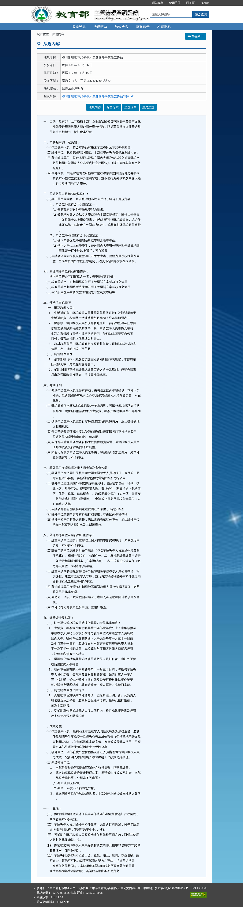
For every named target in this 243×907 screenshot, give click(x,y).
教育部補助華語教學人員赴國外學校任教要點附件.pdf (98, 96)
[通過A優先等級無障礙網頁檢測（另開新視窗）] (198, 893)
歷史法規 (148, 107)
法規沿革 (130, 107)
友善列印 (197, 36)
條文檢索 (113, 107)
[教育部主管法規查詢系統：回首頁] (61, 8)
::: (145, 2)
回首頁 (190, 2)
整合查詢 (201, 14)
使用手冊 (175, 2)
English (204, 2)
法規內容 (95, 107)
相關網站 (164, 26)
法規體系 (100, 26)
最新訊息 (79, 26)
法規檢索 (121, 26)
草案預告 (143, 26)
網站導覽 (157, 2)
